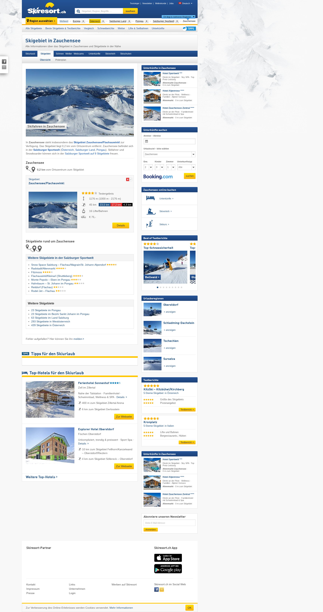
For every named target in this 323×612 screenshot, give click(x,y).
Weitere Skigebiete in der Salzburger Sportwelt (60, 257)
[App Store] (168, 562)
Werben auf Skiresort (124, 584)
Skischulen (125, 53)
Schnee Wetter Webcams (70, 53)
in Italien (169, 425)
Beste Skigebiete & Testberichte (62, 28)
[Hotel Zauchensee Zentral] (152, 114)
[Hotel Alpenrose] (152, 96)
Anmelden (150, 529)
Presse (30, 593)
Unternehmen (77, 588)
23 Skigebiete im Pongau (46, 310)
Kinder (158, 161)
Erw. (146, 161)
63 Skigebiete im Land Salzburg (50, 317)
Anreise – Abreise (152, 136)
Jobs (171, 3)
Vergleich (89, 28)
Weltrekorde (160, 3)
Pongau (101, 149)
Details (121, 225)
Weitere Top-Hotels (40, 477)
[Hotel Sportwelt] (152, 79)
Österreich (67, 149)
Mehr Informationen (121, 607)
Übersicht (45, 60)
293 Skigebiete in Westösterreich (50, 321)
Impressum (33, 588)
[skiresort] (46, 8)
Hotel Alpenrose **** (173, 90)
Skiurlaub (30, 53)
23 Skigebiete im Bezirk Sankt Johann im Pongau (60, 313)
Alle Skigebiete (34, 28)
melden (77, 338)
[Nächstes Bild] (193, 266)
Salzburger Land (85, 149)
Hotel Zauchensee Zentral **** (178, 108)
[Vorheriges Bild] (146, 266)
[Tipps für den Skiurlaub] (189, 28)
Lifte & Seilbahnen (138, 28)
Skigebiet (45, 53)
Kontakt (30, 584)
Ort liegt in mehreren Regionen (177, 17)
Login (72, 593)
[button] (158, 176)
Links (72, 584)
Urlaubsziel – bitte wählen (156, 149)
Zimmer (169, 161)
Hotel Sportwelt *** (172, 73)
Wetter (121, 28)
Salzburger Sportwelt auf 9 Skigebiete (87, 153)
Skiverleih (110, 53)
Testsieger (134, 3)
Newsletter (147, 3)
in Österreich (172, 393)
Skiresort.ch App (165, 548)
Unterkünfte (158, 28)
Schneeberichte (105, 28)
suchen (190, 175)
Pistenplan (60, 60)
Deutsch (186, 3)
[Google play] (168, 572)
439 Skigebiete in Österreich (48, 325)
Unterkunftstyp (184, 161)
